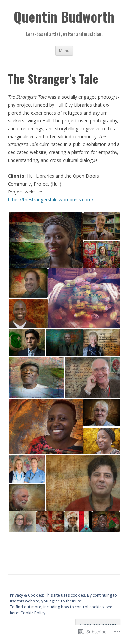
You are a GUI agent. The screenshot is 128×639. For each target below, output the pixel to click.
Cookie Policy (32, 613)
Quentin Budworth (64, 16)
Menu (64, 50)
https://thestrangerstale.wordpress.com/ (50, 199)
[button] (45, 240)
